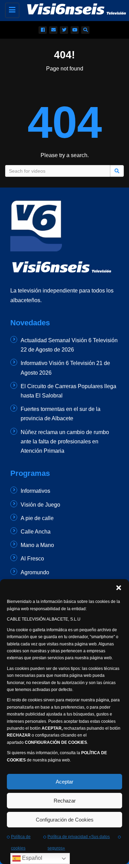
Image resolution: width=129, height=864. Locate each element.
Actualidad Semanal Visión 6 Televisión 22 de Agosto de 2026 (69, 345)
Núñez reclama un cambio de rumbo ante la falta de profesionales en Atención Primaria (65, 441)
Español (31, 858)
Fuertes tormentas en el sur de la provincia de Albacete (60, 413)
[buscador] (85, 30)
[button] (118, 587)
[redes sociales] (43, 30)
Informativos (35, 491)
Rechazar (65, 801)
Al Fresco (32, 558)
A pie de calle (37, 518)
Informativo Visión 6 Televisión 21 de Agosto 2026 (65, 367)
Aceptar (64, 782)
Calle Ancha (36, 532)
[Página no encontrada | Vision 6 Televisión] (69, 8)
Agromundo (35, 572)
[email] (53, 30)
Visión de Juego (40, 505)
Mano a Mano (37, 545)
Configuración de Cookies (65, 820)
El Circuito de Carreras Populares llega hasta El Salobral (68, 391)
